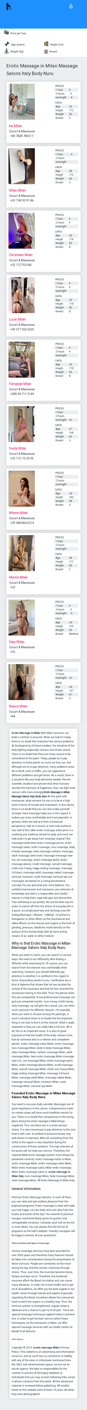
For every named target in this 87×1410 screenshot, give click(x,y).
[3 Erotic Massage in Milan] (21, 166)
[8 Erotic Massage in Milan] (21, 618)
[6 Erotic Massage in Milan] (21, 424)
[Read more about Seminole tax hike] (71, 5)
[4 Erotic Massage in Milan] (21, 360)
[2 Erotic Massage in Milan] (21, 489)
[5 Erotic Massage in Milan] (21, 553)
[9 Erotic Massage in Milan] (21, 295)
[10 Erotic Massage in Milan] (21, 231)
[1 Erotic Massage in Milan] (21, 102)
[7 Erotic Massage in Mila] (21, 682)
